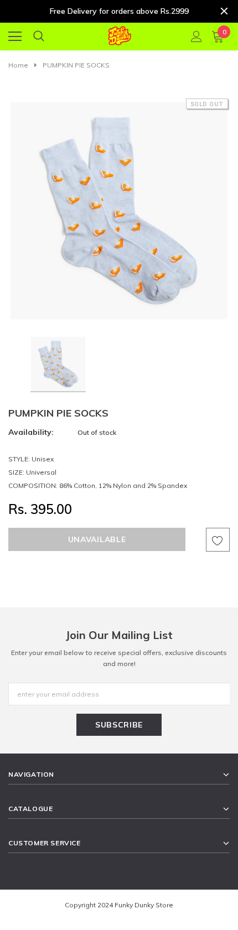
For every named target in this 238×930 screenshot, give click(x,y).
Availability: (31, 432)
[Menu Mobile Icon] (15, 36)
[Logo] (119, 34)
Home (18, 65)
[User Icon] (196, 36)
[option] (119, 208)
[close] (224, 11)
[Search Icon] (38, 36)
